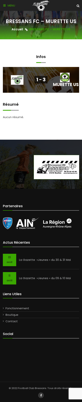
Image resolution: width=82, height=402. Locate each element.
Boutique (12, 315)
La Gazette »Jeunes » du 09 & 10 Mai (45, 278)
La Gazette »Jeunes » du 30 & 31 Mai (45, 260)
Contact (12, 321)
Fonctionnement (17, 308)
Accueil (17, 29)
